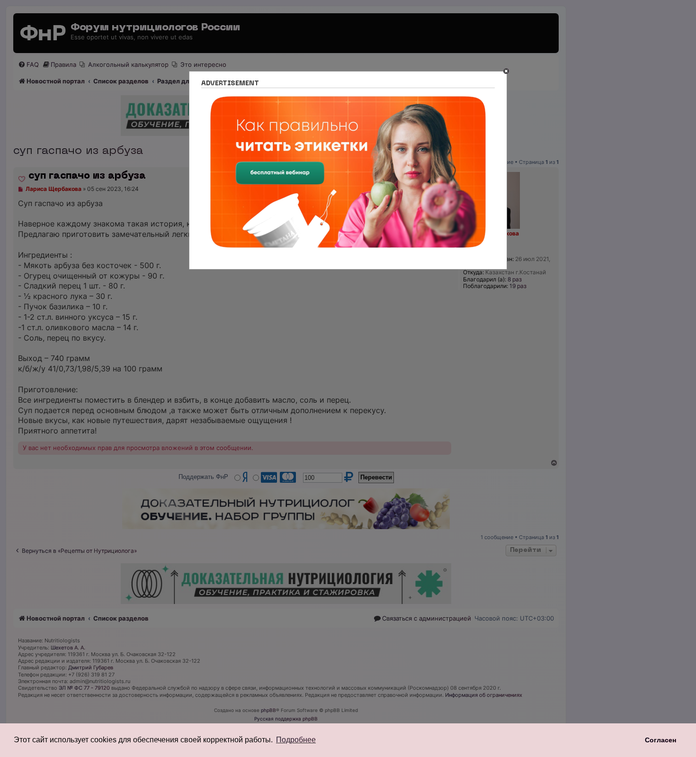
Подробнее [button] (296, 740)
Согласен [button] (660, 740)
